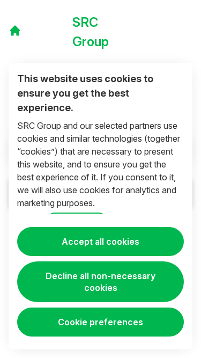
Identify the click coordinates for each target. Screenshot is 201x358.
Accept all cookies (100, 241)
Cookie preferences (100, 322)
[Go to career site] (15, 30)
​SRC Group (90, 31)
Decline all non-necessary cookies (100, 282)
